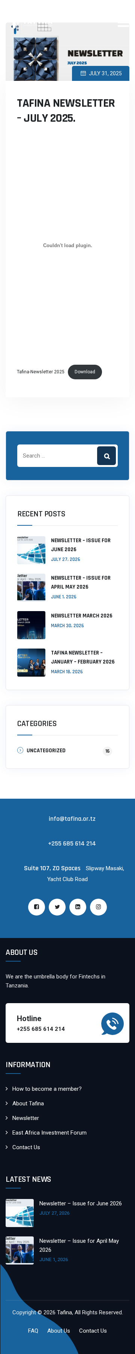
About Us (58, 1330)
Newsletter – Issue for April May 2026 (81, 582)
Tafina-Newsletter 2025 (40, 371)
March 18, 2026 (67, 672)
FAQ (33, 1330)
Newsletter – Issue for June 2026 (81, 545)
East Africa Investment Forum (49, 1132)
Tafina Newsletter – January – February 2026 (83, 657)
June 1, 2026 (63, 597)
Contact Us (26, 1147)
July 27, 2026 (65, 559)
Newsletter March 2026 (81, 615)
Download (85, 371)
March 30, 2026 (67, 626)
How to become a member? (47, 1089)
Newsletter (25, 1118)
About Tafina (28, 1103)
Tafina (64, 1312)
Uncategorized (46, 750)
